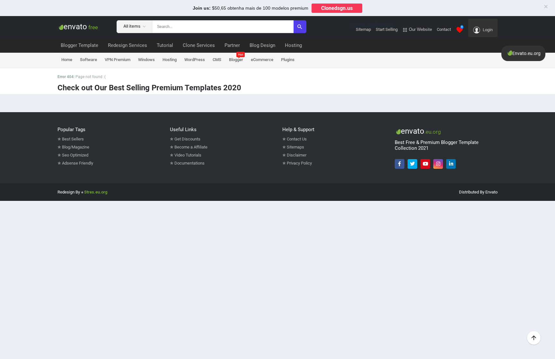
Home (66, 59)
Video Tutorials (187, 155)
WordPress (194, 59)
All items (132, 26)
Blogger (236, 57)
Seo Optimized (75, 155)
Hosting (170, 59)
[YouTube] (425, 164)
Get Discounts (187, 139)
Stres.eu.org (95, 192)
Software (88, 59)
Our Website (420, 29)
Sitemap (363, 29)
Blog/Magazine (75, 147)
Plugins (288, 59)
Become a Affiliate (190, 147)
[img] (144, 26)
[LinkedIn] (451, 164)
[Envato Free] (60, 27)
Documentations (189, 163)
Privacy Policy (299, 163)
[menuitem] (127, 45)
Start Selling (387, 29)
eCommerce (262, 59)
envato (81, 26)
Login (487, 29)
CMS (217, 59)
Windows (146, 59)
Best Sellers (73, 139)
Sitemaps (295, 147)
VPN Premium (117, 59)
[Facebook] (399, 164)
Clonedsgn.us (337, 8)
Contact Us (297, 139)
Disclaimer (296, 155)
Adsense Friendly (77, 163)
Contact (444, 29)
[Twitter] (412, 164)
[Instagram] (438, 164)
